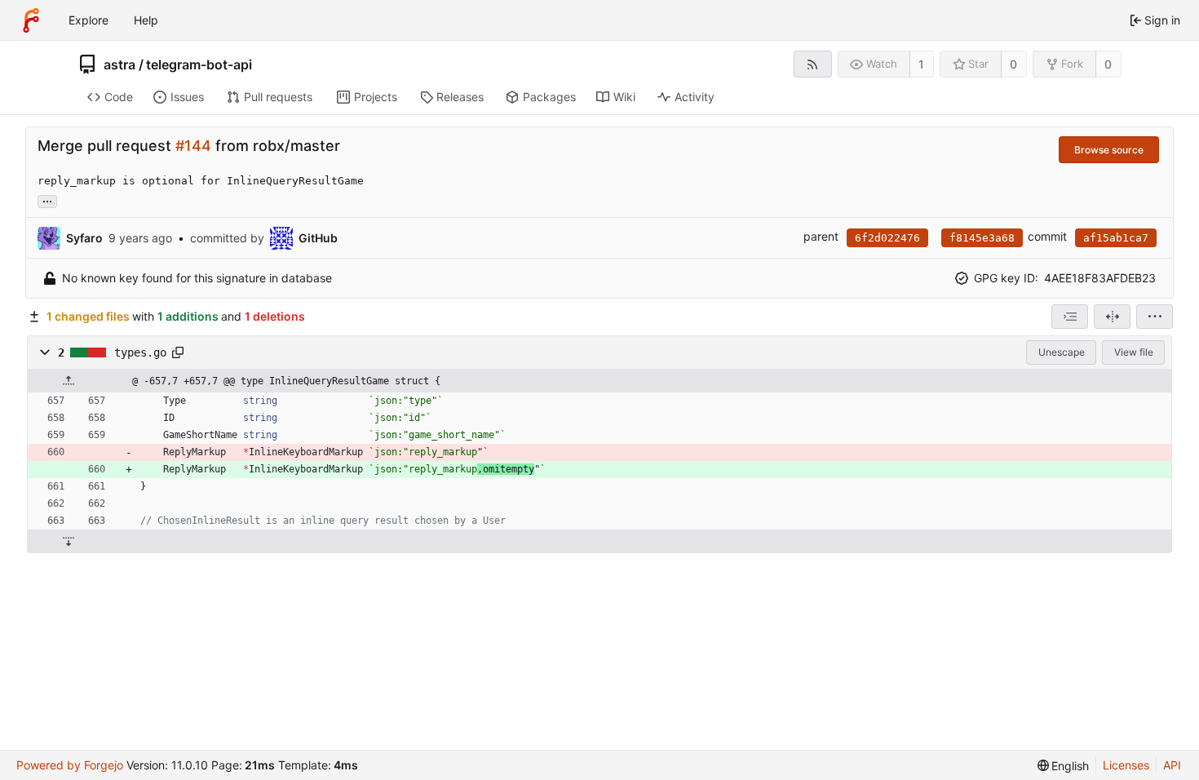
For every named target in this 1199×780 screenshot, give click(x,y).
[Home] (31, 20)
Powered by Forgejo (69, 765)
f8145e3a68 (982, 238)
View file (1133, 352)
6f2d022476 (887, 238)
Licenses (1126, 765)
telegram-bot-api (199, 64)
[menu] (1154, 316)
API (1172, 765)
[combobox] (1069, 316)
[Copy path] (177, 352)
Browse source (1109, 150)
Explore (88, 20)
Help (146, 20)
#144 (193, 145)
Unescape (1061, 352)
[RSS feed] (813, 64)
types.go (140, 352)
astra (119, 64)
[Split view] (1112, 316)
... (47, 200)
